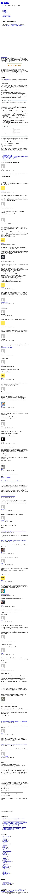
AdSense (5, 838)
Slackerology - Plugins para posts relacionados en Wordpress (13, 531)
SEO (4, 865)
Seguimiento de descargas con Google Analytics (13, 828)
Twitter (4, 871)
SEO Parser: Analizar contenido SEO (11, 824)
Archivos (5, 11)
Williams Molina (4, 520)
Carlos (2, 620)
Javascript (5, 854)
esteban (2, 668)
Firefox (4, 846)
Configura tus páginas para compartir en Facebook (14, 818)
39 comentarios (14, 24)
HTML (4, 852)
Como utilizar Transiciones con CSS (11, 825)
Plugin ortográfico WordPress (9, 158)
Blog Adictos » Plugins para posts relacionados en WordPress (14, 744)
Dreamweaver (6, 843)
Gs (1, 353)
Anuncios (5, 840)
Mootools (5, 859)
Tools (4, 869)
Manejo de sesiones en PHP (9, 829)
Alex (2, 406)
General (5, 848)
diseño (7, 25)
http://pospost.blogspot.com (6, 347)
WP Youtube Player (7, 13)
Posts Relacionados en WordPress (8, 496)
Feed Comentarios (7, 883)
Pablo (2, 365)
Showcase (5, 867)
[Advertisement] (14, 41)
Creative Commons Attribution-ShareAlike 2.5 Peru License (12, 891)
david (2, 563)
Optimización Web (7, 861)
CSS (4, 842)
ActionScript (6, 836)
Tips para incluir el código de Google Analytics (13, 823)
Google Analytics (7, 851)
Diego (2, 469)
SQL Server (5, 868)
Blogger (5, 841)
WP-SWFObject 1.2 (7, 155)
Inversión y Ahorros (5, 594)
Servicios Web (6, 866)
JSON (4, 858)
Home (4, 10)
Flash (4, 847)
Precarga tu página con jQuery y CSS (11, 819)
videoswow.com (4, 302)
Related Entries (4, 57)
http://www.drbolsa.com (6, 477)
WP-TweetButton (7, 16)
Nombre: (2, 790)
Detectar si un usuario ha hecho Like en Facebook (14, 821)
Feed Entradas (6, 882)
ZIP (25, 25)
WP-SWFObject (6, 15)
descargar (7, 79)
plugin (13, 25)
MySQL (5, 860)
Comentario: (3, 798)
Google (4, 849)
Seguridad (5, 864)
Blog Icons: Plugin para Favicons (10, 157)
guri (1, 552)
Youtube (5, 874)
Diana (2, 733)
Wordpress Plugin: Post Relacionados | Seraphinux (11, 480)
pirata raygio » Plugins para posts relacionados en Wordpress (13, 540)
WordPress (21, 25)
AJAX (4, 839)
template (16, 25)
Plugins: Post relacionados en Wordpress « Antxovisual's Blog (14, 721)
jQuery (4, 856)
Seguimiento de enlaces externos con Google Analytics (15, 822)
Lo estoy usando (4, 756)
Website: (2, 795)
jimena (2, 701)
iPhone (4, 853)
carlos (2, 605)
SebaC (2, 653)
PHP (10, 25)
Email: (2, 793)
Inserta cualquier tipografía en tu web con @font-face (14, 827)
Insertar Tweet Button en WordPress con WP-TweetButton (15, 156)
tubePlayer (5, 12)
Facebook (5, 845)
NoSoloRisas (3, 509)
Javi (1, 206)
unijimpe (5, 2)
